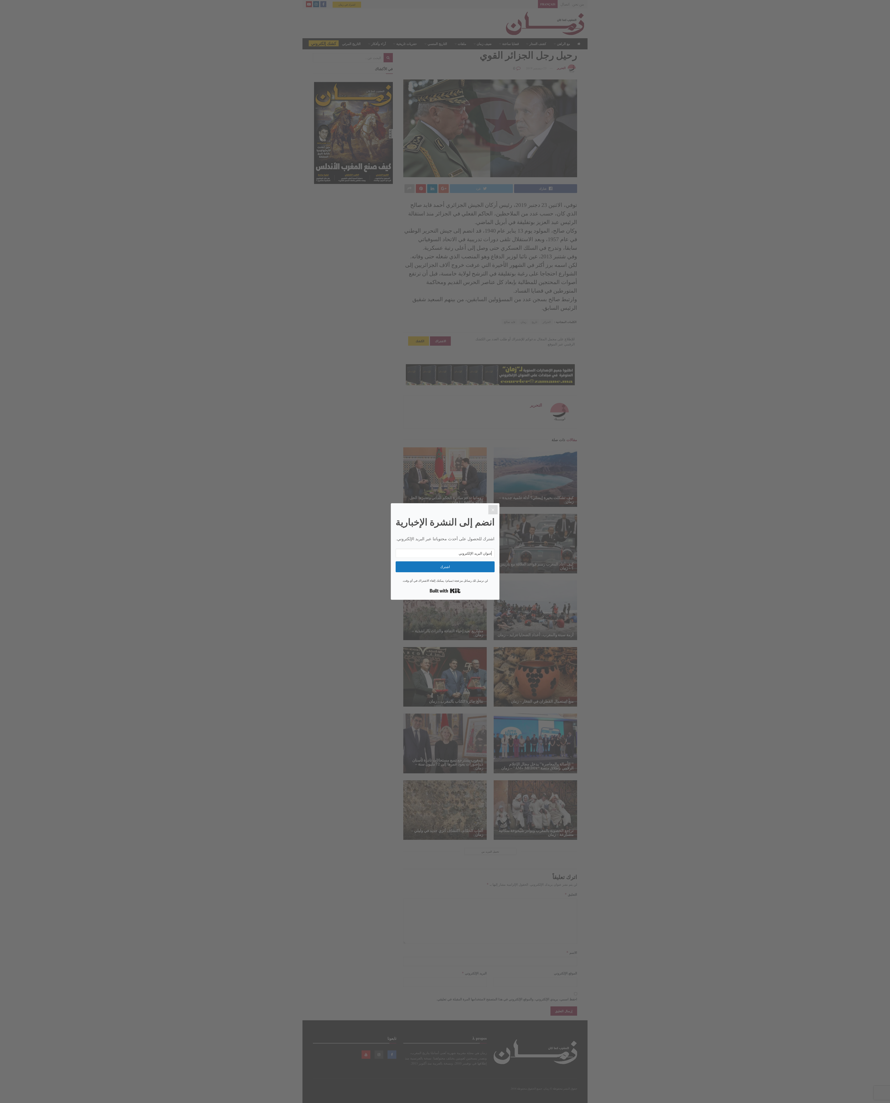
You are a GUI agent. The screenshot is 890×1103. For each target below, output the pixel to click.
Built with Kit (445, 591)
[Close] (493, 509)
